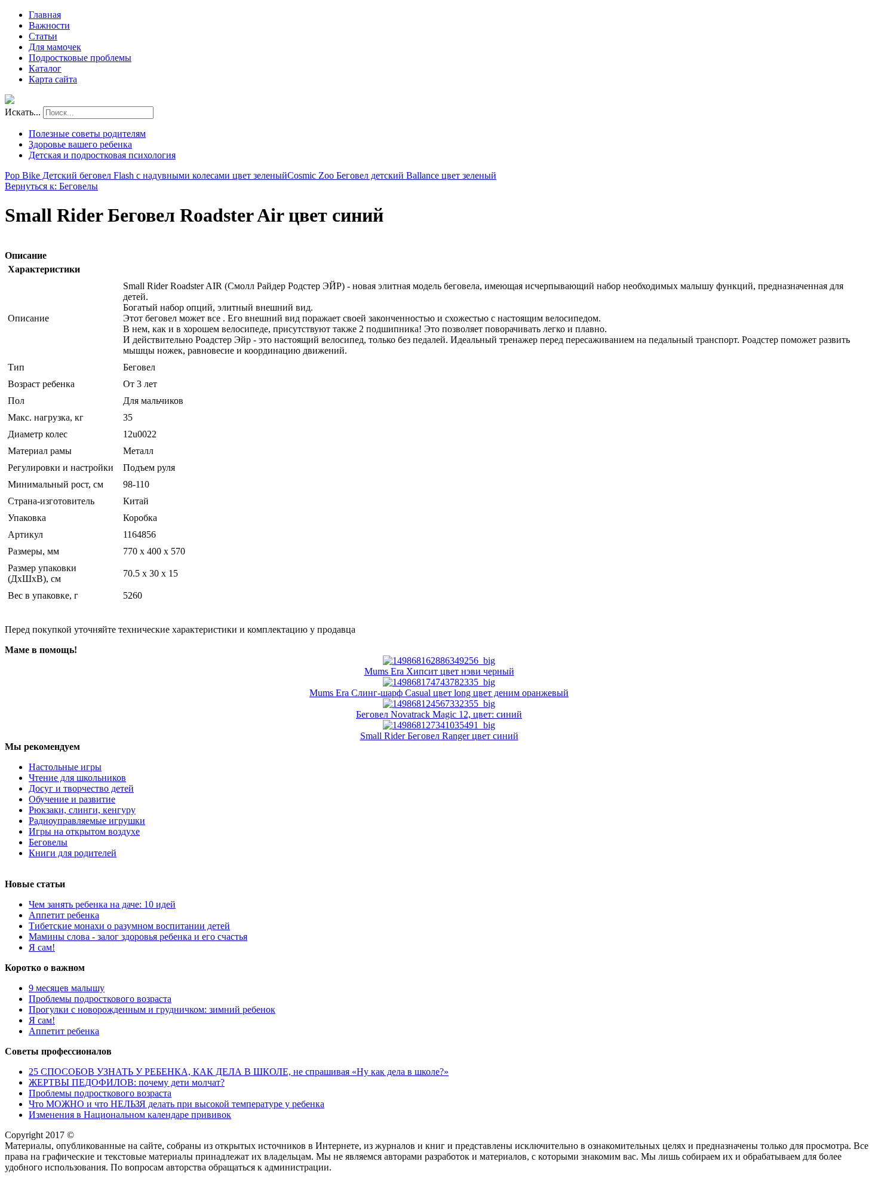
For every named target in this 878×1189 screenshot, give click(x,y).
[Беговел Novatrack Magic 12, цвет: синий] (439, 703)
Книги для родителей (72, 853)
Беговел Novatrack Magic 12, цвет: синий (439, 714)
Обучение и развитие (72, 799)
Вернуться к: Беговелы (51, 186)
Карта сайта (53, 79)
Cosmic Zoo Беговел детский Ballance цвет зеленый (391, 175)
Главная (45, 15)
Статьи (43, 36)
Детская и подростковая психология (102, 155)
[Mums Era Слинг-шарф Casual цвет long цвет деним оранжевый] (439, 682)
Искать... (23, 112)
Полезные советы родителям (87, 133)
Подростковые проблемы (80, 58)
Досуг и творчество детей (81, 788)
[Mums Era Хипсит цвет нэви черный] (439, 660)
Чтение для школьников (77, 778)
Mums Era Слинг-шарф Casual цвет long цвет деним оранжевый (439, 693)
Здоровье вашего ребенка (80, 144)
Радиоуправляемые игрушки (87, 821)
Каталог (45, 68)
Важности (49, 25)
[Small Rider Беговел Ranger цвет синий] (439, 725)
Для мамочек (55, 47)
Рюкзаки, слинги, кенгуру (82, 810)
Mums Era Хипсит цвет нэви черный (439, 671)
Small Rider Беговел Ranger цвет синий (439, 736)
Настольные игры (65, 767)
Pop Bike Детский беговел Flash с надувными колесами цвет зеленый (146, 175)
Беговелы (48, 842)
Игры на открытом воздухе (84, 831)
